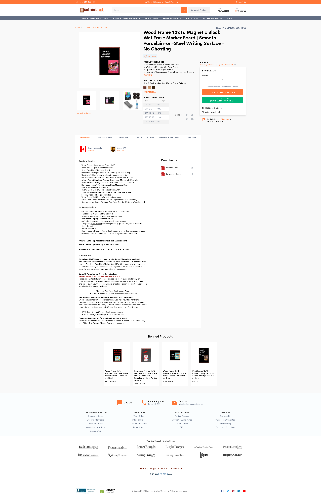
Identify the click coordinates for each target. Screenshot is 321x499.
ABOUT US (225, 412)
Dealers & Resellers (139, 424)
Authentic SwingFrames (182, 420)
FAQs (182, 427)
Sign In (219, 8)
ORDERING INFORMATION (96, 412)
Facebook (222, 490)
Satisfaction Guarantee (225, 420)
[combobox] (149, 10)
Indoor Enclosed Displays (95, 18)
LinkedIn (238, 490)
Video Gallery (182, 424)
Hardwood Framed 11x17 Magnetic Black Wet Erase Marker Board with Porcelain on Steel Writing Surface (145, 375)
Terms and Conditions (225, 427)
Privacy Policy (225, 424)
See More (147, 75)
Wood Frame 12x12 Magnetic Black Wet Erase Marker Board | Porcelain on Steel (174, 374)
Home (77, 28)
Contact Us (241, 2)
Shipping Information (95, 420)
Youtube (244, 490)
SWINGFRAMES (151, 18)
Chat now (225, 119)
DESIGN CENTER (182, 412)
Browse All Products (199, 10)
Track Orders (138, 416)
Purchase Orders (96, 424)
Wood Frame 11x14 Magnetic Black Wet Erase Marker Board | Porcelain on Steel (116, 374)
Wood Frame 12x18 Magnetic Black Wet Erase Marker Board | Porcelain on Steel (203, 374)
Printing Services (182, 416)
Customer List (225, 416)
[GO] (184, 10)
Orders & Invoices (139, 420)
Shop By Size (192, 18)
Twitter (227, 490)
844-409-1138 (90, 2)
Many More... (149, 92)
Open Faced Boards (212, 18)
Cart (236, 8)
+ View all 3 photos (83, 113)
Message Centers (172, 18)
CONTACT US (139, 412)
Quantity (205, 75)
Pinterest (233, 490)
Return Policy (138, 427)
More (229, 18)
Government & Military (95, 427)
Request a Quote (95, 416)
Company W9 (95, 431)
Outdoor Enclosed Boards (126, 18)
